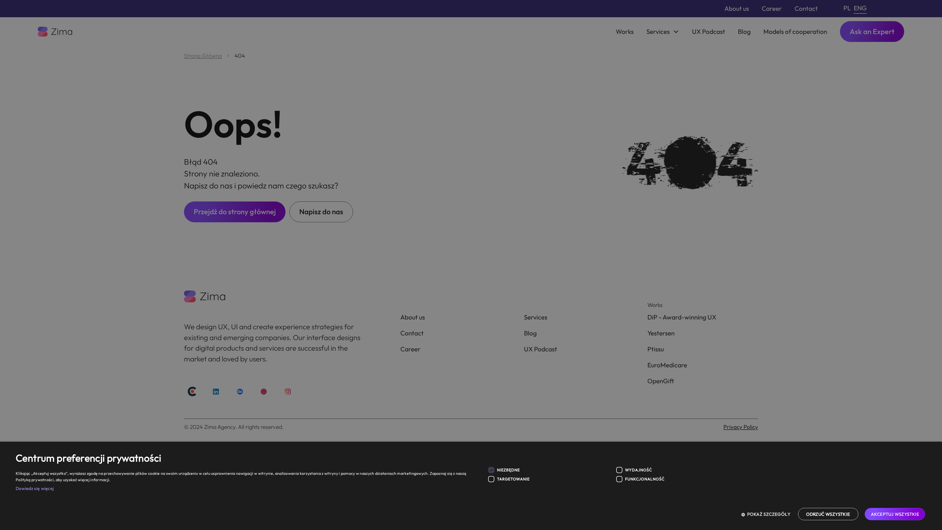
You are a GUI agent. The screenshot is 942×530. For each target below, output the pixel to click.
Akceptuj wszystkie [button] (895, 514)
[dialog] (471, 486)
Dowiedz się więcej (35, 488)
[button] (767, 514)
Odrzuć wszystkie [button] (828, 514)
